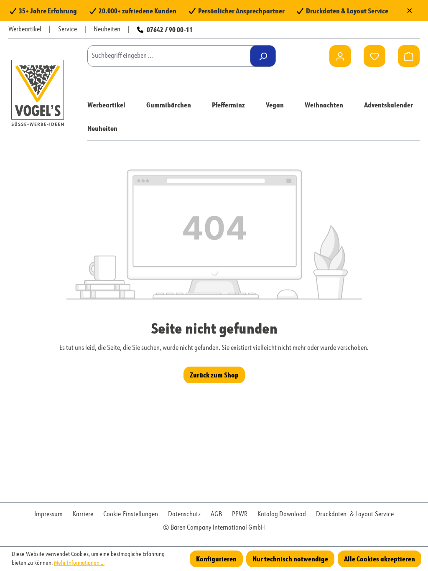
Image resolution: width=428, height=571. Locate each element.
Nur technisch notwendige (290, 558)
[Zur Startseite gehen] (38, 92)
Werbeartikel (24, 29)
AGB (216, 514)
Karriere (83, 514)
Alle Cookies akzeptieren (379, 558)
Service (67, 29)
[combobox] (171, 56)
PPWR (239, 514)
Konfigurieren (216, 558)
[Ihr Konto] (340, 56)
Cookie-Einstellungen (130, 514)
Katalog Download (281, 514)
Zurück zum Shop (214, 374)
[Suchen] (263, 56)
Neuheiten (107, 29)
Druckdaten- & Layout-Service (355, 514)
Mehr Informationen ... (79, 563)
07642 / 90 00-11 (170, 29)
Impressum (48, 514)
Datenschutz (184, 514)
